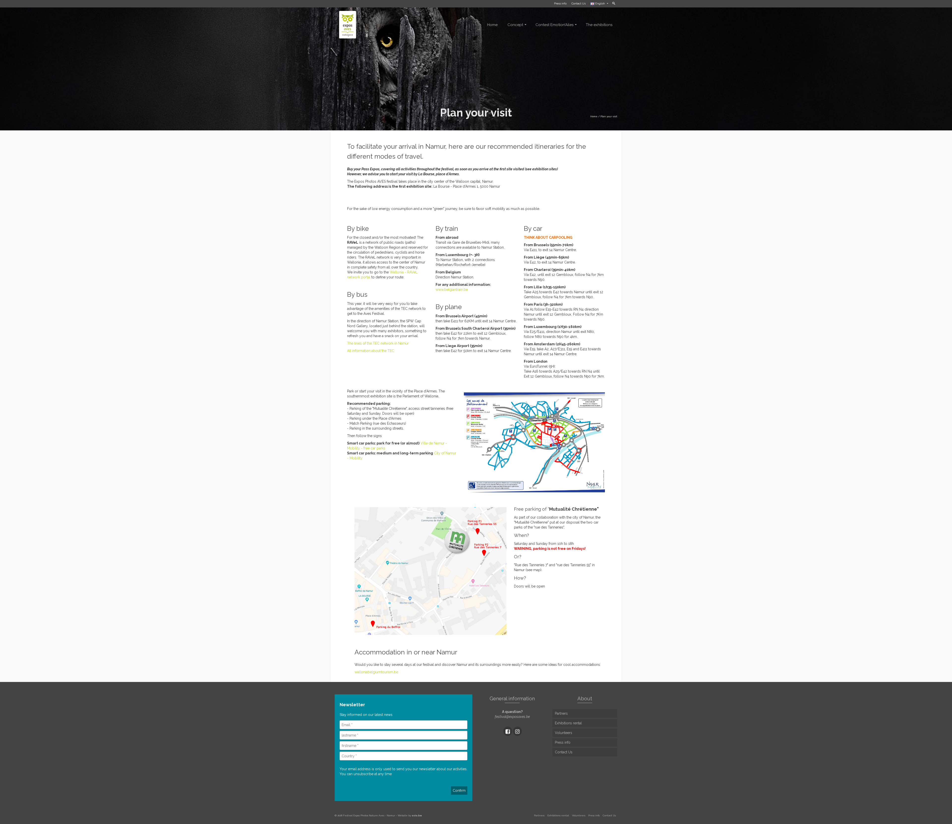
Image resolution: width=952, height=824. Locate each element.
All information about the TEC (370, 351)
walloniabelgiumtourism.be (376, 672)
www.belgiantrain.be (452, 290)
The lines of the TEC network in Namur (378, 343)
